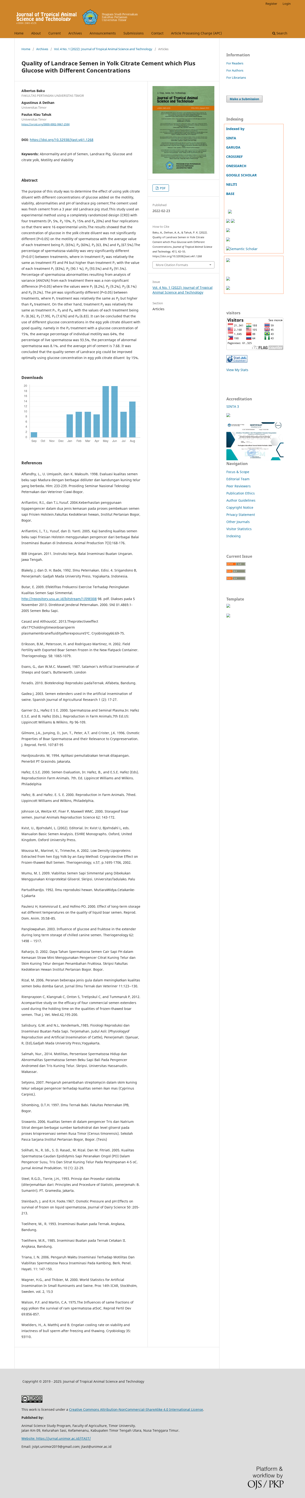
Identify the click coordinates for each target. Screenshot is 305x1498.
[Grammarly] (228, 279)
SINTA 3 (232, 406)
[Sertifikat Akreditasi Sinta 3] (255, 458)
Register (271, 3)
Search (281, 33)
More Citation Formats (172, 265)
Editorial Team (237, 479)
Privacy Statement (240, 514)
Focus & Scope (237, 472)
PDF (162, 188)
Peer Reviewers (238, 486)
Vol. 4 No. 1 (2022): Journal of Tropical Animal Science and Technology (103, 49)
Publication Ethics (240, 493)
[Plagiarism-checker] (228, 288)
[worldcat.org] (228, 230)
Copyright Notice (239, 507)
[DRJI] (228, 221)
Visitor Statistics (239, 529)
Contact (157, 33)
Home (19, 33)
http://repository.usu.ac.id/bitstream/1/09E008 (59, 598)
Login (287, 3)
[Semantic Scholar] (242, 249)
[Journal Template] (228, 606)
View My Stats (237, 370)
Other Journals (238, 521)
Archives (75, 33)
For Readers (234, 63)
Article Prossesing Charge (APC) (196, 33)
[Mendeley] (228, 260)
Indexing (233, 536)
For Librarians (236, 77)
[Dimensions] (230, 212)
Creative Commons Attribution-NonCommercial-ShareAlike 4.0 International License (136, 1409)
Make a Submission (244, 99)
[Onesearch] (226, 212)
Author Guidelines (240, 500)
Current (54, 33)
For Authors (234, 70)
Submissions (133, 33)
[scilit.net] (233, 221)
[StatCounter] (236, 361)
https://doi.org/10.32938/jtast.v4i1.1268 (61, 139)
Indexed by (235, 128)
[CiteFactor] (228, 240)
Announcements (103, 33)
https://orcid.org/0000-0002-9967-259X (45, 124)
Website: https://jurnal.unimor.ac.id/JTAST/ (56, 1438)
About (36, 33)
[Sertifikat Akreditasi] (228, 415)
